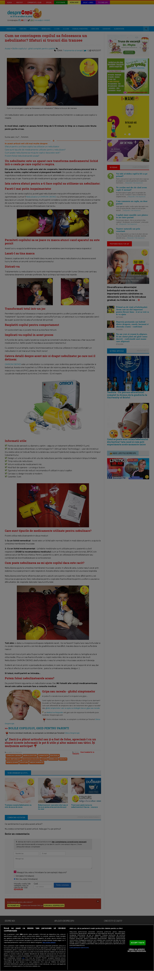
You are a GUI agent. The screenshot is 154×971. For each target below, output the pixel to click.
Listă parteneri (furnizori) (79, 947)
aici (23, 958)
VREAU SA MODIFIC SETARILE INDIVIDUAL (137, 950)
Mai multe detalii (49, 942)
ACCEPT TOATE (137, 943)
